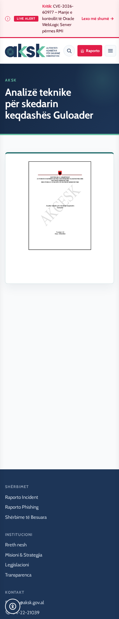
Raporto (93, 50)
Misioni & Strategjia (23, 555)
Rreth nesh (16, 545)
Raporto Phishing (21, 507)
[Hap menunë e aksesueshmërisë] (12, 606)
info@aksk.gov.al (28, 602)
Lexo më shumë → (98, 18)
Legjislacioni (17, 565)
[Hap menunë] (110, 50)
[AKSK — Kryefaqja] (32, 50)
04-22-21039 (26, 613)
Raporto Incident (21, 497)
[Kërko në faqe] (69, 50)
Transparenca (18, 575)
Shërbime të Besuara (26, 517)
